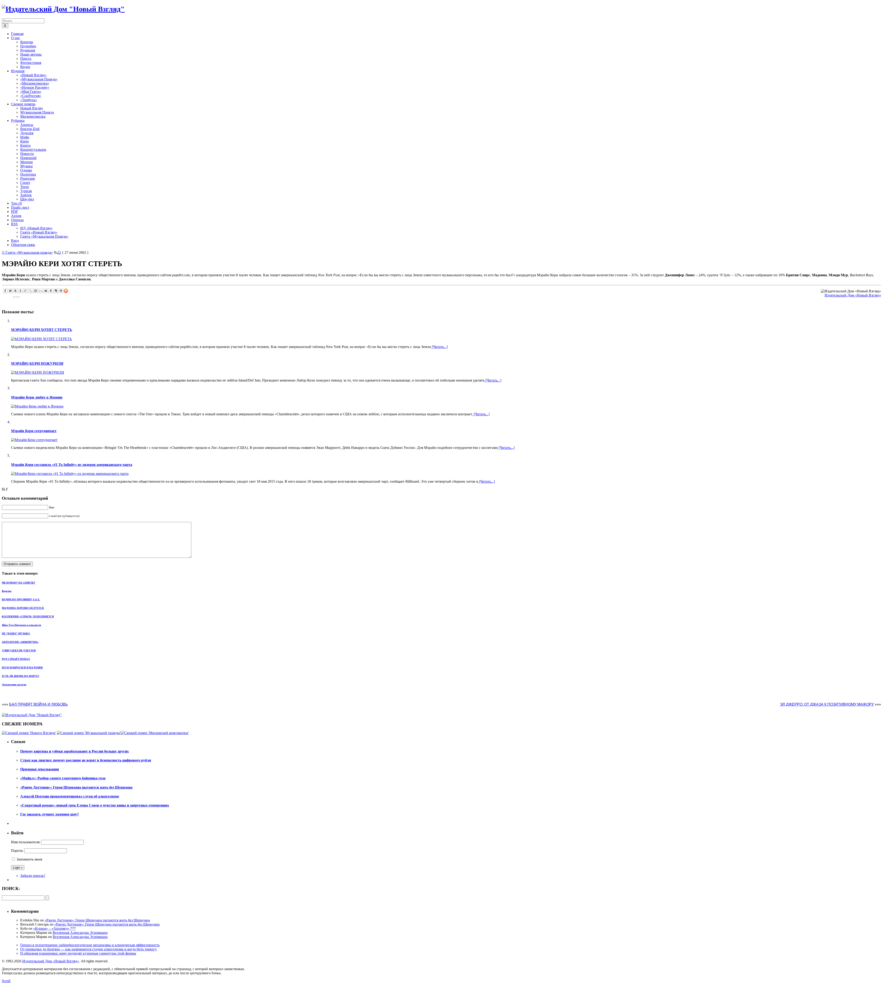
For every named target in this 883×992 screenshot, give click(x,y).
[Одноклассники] (20, 290)
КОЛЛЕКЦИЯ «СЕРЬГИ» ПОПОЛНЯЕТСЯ (28, 616)
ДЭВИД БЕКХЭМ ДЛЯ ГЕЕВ (19, 650)
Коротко (6, 591)
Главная (17, 34)
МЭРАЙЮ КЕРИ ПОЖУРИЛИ (37, 363)
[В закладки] (51, 290)
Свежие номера (23, 104)
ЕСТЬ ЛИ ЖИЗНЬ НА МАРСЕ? (20, 676)
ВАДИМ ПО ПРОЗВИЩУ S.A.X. (21, 599)
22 (59, 252)
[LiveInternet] (40, 290)
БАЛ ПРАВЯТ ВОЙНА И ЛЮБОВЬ (38, 704)
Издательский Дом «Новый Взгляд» (853, 295)
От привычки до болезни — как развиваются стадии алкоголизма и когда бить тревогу (88, 949)
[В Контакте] (15, 290)
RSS (14, 224)
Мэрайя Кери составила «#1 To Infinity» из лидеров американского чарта (71, 465)
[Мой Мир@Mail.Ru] (35, 290)
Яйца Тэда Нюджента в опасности (21, 625)
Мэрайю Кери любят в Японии (36, 397)
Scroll (6, 981)
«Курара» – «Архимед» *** (54, 928)
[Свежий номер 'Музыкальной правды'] (88, 733)
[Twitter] (10, 290)
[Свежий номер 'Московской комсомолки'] (154, 733)
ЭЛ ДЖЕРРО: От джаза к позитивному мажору (827, 704)
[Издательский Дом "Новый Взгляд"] (32, 715)
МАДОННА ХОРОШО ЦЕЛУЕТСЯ (23, 608)
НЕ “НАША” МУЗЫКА (16, 633)
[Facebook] (5, 290)
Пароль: (17, 850)
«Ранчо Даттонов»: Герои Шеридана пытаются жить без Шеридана (97, 920)
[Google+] (25, 290)
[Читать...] (439, 347)
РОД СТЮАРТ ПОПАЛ (16, 659)
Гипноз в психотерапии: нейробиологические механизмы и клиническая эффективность (90, 945)
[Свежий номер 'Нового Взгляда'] (29, 733)
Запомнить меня (29, 859)
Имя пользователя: (25, 842)
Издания (17, 71)
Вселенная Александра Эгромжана (80, 933)
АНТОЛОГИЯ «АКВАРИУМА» (20, 642)
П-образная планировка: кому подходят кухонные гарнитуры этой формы (78, 953)
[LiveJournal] (30, 290)
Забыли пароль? (32, 876)
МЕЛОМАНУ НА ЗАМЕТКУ (18, 582)
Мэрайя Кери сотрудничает (34, 431)
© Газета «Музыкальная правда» (27, 252)
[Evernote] (56, 290)
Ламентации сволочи (14, 684)
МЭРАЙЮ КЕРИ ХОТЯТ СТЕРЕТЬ (41, 330)
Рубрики (18, 121)
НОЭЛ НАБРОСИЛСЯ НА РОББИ (22, 667)
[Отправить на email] (45, 290)
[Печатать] (61, 290)
